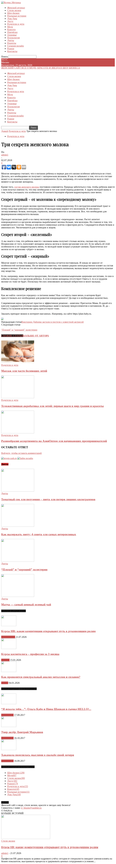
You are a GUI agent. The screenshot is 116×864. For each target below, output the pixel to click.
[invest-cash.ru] (9, 458)
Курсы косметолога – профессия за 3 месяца (30, 654)
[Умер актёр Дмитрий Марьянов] (8, 726)
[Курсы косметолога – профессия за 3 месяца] (8, 648)
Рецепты (11, 43)
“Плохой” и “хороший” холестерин (24, 569)
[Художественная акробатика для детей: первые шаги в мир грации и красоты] (17, 397)
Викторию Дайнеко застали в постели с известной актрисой (52, 322)
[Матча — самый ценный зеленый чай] (17, 596)
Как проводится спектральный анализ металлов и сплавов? (40, 677)
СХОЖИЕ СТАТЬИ (12, 335)
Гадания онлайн (15, 46)
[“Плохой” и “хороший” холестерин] (17, 561)
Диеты (10, 40)
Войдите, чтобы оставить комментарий (21, 453)
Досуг (10, 21)
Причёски (12, 32)
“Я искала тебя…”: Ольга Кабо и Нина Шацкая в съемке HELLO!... (46, 709)
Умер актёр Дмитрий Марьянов (22, 732)
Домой (4, 131)
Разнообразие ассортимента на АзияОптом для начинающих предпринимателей (54, 441)
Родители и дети (15, 24)
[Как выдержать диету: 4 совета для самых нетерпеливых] (17, 526)
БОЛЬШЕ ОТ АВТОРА (36, 335)
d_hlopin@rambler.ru (31, 808)
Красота (11, 29)
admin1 (4, 154)
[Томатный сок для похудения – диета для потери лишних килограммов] (17, 490)
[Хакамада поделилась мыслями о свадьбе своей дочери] (8, 749)
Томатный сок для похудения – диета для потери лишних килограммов (48, 499)
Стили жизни (14, 10)
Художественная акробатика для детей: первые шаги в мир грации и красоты (52, 406)
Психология (13, 37)
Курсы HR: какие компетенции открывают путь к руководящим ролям (48, 631)
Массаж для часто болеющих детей (24, 370)
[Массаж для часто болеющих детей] (17, 362)
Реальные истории (16, 16)
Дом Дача (12, 18)
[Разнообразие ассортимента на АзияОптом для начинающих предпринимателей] (17, 432)
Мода (10, 26)
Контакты (12, 51)
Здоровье (12, 35)
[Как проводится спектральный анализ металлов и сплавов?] (8, 671)
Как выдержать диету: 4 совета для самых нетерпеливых (38, 534)
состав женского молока (26, 187)
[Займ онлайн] (25, 458)
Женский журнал (16, 7)
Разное (10, 48)
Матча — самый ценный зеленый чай (26, 604)
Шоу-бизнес (13, 13)
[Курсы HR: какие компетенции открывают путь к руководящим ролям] (8, 625)
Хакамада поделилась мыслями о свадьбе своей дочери (37, 755)
